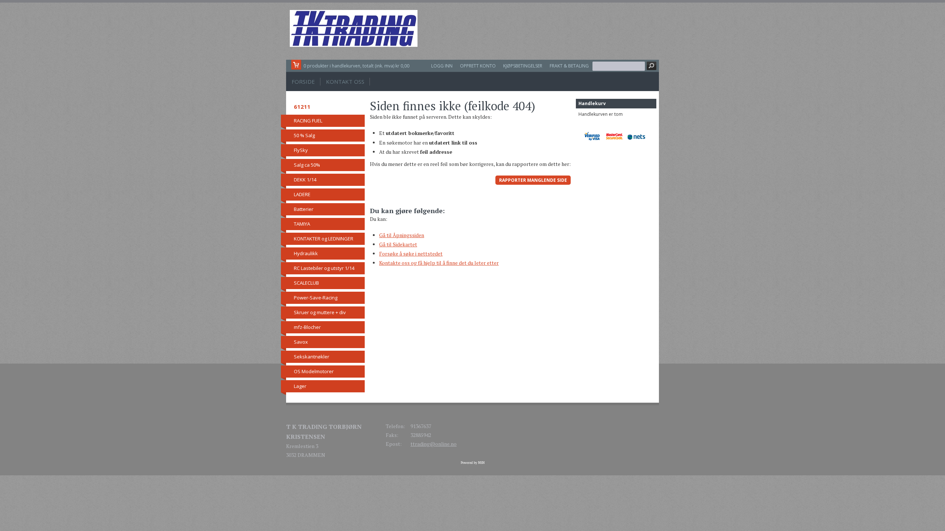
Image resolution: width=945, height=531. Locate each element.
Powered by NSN (473, 463)
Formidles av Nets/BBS (638, 136)
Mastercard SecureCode (616, 136)
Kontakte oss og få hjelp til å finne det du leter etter (439, 262)
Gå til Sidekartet (398, 244)
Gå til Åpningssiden (401, 235)
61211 (302, 106)
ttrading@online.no (433, 443)
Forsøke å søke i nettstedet (411, 253)
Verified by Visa (594, 136)
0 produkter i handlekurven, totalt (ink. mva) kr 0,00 (356, 66)
